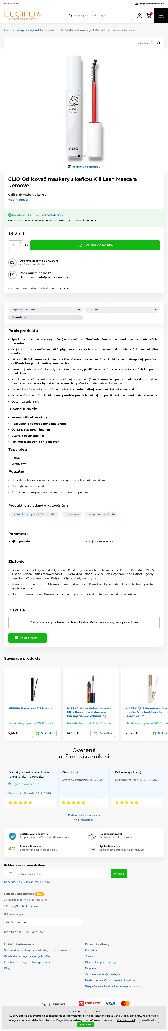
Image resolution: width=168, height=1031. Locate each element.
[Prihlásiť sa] (139, 15)
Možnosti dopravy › (53, 214)
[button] (161, 15)
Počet (13, 245)
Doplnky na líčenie (102, 514)
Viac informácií (126, 1020)
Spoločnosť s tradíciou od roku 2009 (121, 849)
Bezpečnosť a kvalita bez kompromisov (112, 986)
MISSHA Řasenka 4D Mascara (30, 708)
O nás (89, 956)
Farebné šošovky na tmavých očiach (28, 962)
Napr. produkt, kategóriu (91, 15)
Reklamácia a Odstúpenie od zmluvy (110, 980)
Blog (7, 968)
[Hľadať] (70, 15)
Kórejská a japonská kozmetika (35, 30)
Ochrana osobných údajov (102, 974)
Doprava (90, 968)
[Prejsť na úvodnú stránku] (22, 15)
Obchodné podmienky (100, 962)
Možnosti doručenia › (32, 264)
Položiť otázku (30, 638)
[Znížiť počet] (20, 247)
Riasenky (73, 514)
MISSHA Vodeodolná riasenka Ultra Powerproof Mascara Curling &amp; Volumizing (89, 712)
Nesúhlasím (149, 1020)
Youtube (37, 931)
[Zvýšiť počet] (20, 243)
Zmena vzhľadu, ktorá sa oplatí (38, 849)
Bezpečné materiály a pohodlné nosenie (44, 837)
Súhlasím (86, 1024)
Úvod (7, 30)
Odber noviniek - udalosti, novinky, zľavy (27, 881)
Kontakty (91, 950)
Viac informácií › (19, 199)
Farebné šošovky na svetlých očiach (28, 956)
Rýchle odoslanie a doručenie (117, 837)
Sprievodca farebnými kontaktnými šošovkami (36, 950)
